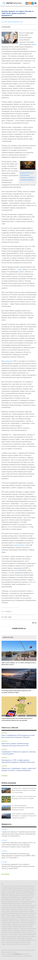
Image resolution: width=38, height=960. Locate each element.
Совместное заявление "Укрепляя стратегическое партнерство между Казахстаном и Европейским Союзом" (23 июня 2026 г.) (19, 834)
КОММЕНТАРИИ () (19, 628)
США (6, 617)
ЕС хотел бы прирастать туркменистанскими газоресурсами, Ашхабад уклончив (23, 807)
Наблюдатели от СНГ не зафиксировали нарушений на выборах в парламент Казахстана (18, 761)
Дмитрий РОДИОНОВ (13, 22)
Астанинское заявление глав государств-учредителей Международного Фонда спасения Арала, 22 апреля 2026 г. (18, 866)
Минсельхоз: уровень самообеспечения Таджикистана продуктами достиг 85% (15, 744)
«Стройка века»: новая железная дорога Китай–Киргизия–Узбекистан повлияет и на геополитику (24, 790)
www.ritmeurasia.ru (16, 954)
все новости (4, 775)
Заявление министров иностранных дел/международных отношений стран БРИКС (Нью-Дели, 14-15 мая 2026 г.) (19, 855)
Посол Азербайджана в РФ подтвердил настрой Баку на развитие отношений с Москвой (18, 736)
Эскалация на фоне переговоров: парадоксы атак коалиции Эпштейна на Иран (16, 691)
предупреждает (19, 545)
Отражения (6, 27)
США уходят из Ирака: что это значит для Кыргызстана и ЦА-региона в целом (19, 663)
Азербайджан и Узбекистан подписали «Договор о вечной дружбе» (18, 753)
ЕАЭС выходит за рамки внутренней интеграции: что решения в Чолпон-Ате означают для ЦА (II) (24, 816)
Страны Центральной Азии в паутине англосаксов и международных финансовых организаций (17, 719)
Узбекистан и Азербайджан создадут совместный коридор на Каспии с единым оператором (19, 769)
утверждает (8, 361)
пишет (16, 570)
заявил (34, 44)
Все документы (5, 874)
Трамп (9, 617)
